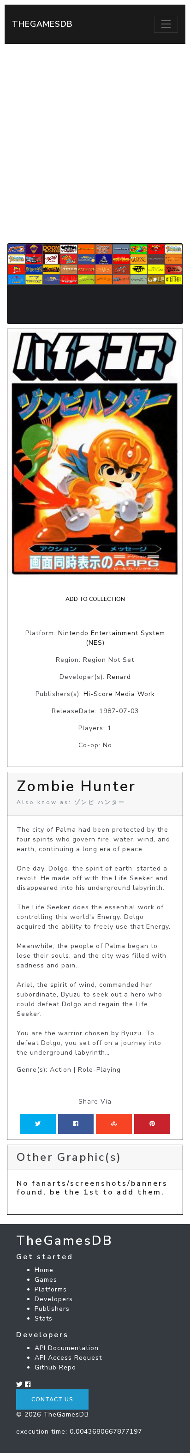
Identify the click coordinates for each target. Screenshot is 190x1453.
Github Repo (55, 1367)
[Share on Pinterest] (152, 1124)
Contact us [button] (52, 1399)
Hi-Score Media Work (119, 694)
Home (44, 1270)
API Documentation (67, 1348)
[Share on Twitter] (38, 1124)
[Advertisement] (95, 143)
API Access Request (68, 1357)
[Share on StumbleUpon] (114, 1124)
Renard (119, 676)
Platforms (51, 1289)
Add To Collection (95, 599)
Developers (54, 1299)
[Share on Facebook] (76, 1124)
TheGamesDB (42, 24)
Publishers (52, 1308)
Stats (44, 1318)
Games (46, 1279)
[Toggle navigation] (166, 24)
